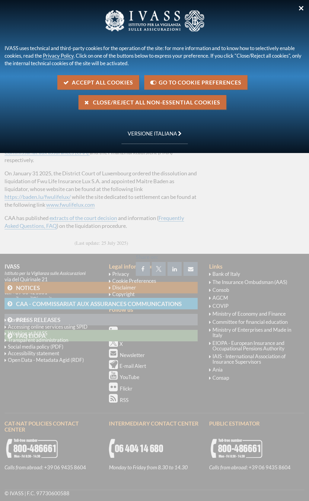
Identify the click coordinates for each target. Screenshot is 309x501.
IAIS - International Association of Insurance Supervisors (249, 359)
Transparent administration (38, 340)
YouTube (129, 377)
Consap (220, 378)
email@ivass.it (36, 298)
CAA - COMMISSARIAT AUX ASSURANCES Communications (99, 303)
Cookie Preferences (134, 281)
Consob (220, 290)
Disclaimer (124, 287)
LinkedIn (129, 333)
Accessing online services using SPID (48, 327)
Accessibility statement (33, 353)
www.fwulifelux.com (70, 204)
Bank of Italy (226, 274)
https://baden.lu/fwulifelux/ (38, 196)
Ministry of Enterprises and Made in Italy (251, 332)
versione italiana (150, 130)
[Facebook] (143, 269)
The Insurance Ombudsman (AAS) (249, 282)
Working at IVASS (27, 333)
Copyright (123, 294)
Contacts (18, 320)
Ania (217, 369)
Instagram (131, 321)
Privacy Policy (58, 56)
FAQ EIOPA (31, 335)
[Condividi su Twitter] (159, 269)
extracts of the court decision (83, 218)
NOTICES (28, 287)
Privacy (120, 274)
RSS (124, 400)
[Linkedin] (174, 269)
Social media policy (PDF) (35, 346)
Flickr (126, 388)
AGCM (220, 298)
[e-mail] (190, 269)
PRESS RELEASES (38, 319)
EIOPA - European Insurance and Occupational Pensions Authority (248, 346)
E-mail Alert (132, 366)
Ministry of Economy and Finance (249, 314)
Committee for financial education (250, 322)
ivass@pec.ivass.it (34, 305)
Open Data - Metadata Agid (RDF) (46, 360)
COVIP (220, 306)
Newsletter (132, 355)
